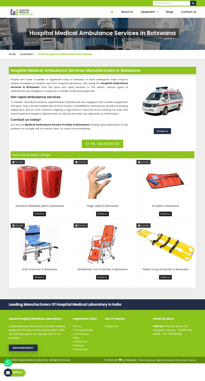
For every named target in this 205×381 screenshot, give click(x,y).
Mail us (163, 131)
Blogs (169, 12)
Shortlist (19, 162)
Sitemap (79, 345)
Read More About (23, 347)
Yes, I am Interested (104, 144)
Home (12, 54)
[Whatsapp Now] (8, 363)
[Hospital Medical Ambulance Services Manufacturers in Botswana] (162, 102)
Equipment (148, 12)
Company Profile (83, 330)
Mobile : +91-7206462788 (167, 334)
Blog (76, 337)
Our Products (81, 334)
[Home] (111, 12)
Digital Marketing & (165, 360)
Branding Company (186, 360)
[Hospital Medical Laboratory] (30, 12)
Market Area (81, 349)
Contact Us (188, 12)
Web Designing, (147, 360)
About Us (127, 12)
